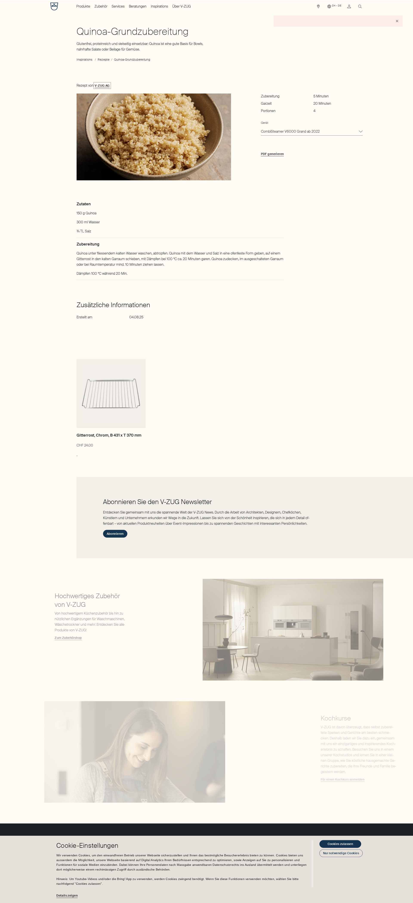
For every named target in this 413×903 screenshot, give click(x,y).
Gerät (264, 123)
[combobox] (312, 132)
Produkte (83, 6)
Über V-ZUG (181, 6)
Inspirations (159, 6)
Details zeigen (67, 895)
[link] (318, 7)
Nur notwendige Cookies (341, 853)
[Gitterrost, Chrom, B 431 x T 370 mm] (111, 393)
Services (118, 6)
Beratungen (137, 6)
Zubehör (100, 6)
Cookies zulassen (340, 844)
